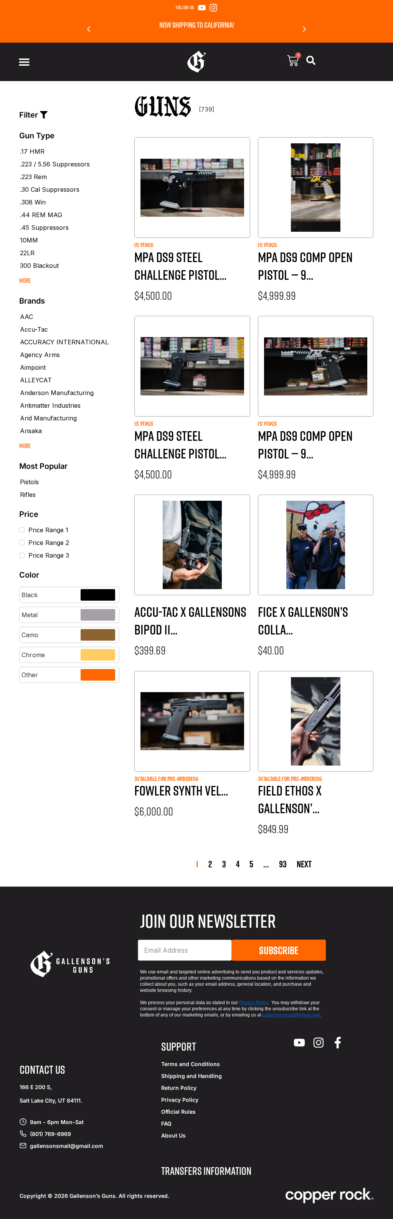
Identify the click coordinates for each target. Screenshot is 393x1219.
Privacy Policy (253, 1002)
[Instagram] (213, 8)
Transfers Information (206, 1170)
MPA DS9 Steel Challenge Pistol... (180, 265)
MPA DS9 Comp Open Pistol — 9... (305, 265)
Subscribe (279, 950)
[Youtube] (299, 1042)
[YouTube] (202, 8)
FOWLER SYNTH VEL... (181, 790)
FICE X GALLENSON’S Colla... (303, 620)
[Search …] (310, 62)
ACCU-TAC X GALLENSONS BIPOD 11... (190, 620)
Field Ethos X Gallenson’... (290, 799)
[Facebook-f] (337, 1042)
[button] (88, 29)
